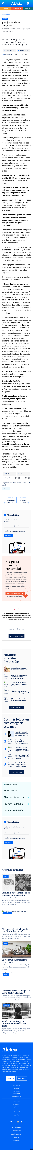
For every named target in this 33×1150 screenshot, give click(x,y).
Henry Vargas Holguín (23, 29)
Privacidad (16, 1144)
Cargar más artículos (16, 707)
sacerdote (6, 1005)
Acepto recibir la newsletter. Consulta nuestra (16, 530)
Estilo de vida (16, 1093)
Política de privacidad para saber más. (15, 531)
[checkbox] (4, 530)
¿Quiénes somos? (16, 1134)
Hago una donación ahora (14, 593)
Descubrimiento (16, 1096)
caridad (6, 876)
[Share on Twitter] (23, 54)
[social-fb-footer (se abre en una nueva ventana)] (15, 1122)
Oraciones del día (13, 810)
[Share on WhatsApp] (29, 54)
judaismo (6, 489)
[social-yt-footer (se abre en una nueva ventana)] (11, 1122)
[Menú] (5, 3)
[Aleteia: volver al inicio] (16, 3)
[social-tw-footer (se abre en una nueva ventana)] (18, 1122)
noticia (13, 117)
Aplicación (16, 1107)
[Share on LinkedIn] (19, 54)
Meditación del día (14, 797)
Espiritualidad (6, 14)
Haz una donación (16, 1131)
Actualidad (16, 1088)
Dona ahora (16, 8)
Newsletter (16, 1104)
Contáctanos (16, 1140)
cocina (5, 944)
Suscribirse (10, 1078)
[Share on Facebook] (16, 54)
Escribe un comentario (16, 636)
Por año (16, 1115)
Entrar (22, 629)
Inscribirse (8, 536)
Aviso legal (17, 1137)
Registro (5, 8)
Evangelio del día (13, 804)
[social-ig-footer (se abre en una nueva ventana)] (22, 1122)
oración (6, 974)
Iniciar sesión (21, 1078)
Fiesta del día (11, 790)
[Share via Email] (26, 54)
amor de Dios (7, 913)
